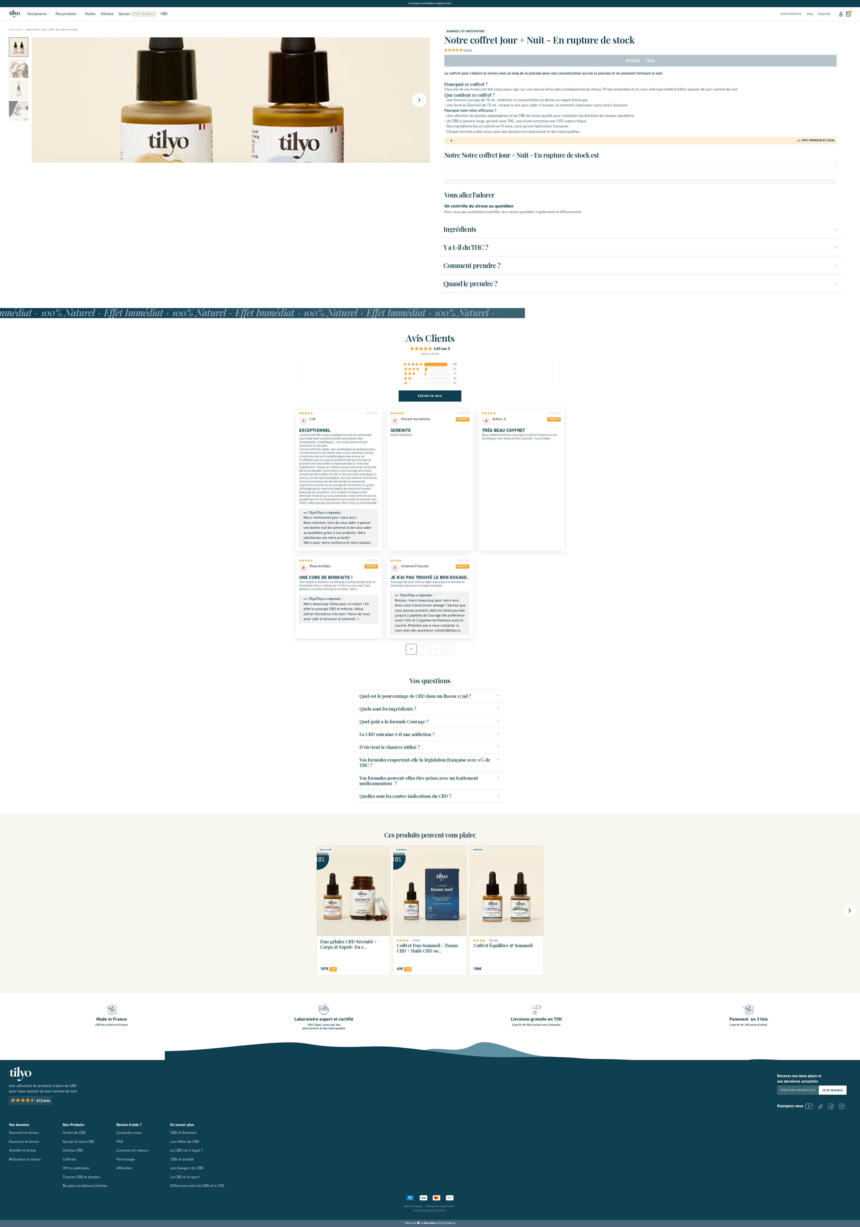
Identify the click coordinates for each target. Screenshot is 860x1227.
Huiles (90, 14)
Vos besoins (37, 14)
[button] (18, 47)
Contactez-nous (129, 1133)
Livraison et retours (132, 1150)
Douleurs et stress (24, 1142)
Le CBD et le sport (185, 1177)
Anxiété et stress (22, 1150)
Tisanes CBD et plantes (81, 1177)
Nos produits (66, 14)
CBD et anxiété (182, 1159)
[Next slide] (419, 100)
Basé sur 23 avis (430, 354)
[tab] (447, 140)
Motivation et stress (25, 1159)
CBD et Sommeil (183, 1133)
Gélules (107, 14)
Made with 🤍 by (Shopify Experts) (430, 1223)
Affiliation (124, 1168)
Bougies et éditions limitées (85, 1186)
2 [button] (424, 649)
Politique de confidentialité (439, 1206)
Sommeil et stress (24, 1133)
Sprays (124, 14)
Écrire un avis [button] (430, 396)
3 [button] (436, 649)
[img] (315, 414)
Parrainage (125, 1159)
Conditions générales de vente (429, 1211)
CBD (164, 14)
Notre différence (791, 14)
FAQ (119, 1142)
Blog (810, 14)
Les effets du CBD (184, 1142)
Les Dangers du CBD (187, 1168)
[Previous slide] (10, 910)
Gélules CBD (73, 1150)
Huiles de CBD (74, 1133)
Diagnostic (824, 14)
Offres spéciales (76, 1168)
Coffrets (69, 1159)
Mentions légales (413, 1206)
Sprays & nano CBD (78, 1142)
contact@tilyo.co (447, 630)
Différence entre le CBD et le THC (197, 1186)
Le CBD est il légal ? (186, 1150)
